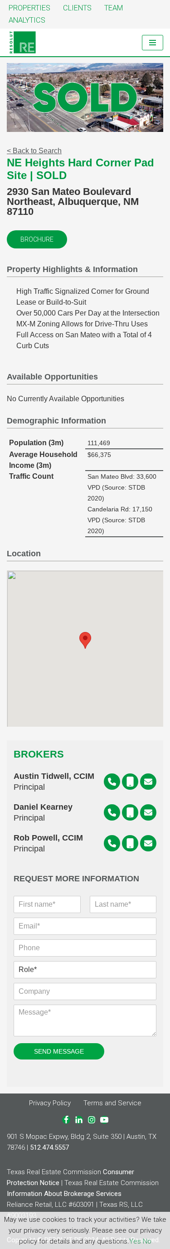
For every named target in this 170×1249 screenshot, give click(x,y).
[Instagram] (91, 1120)
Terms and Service (112, 1103)
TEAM (113, 8)
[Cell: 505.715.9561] (130, 843)
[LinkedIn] (79, 1120)
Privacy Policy (50, 1103)
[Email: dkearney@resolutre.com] (148, 812)
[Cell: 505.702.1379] (130, 781)
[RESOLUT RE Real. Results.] (22, 42)
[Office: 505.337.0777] (112, 781)
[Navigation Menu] (152, 42)
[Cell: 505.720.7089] (130, 812)
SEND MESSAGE (59, 1051)
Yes (135, 1241)
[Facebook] (66, 1120)
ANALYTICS (27, 20)
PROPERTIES (29, 8)
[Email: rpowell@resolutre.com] (148, 843)
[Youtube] (104, 1120)
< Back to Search (34, 151)
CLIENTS (77, 8)
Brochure (36, 239)
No (147, 1241)
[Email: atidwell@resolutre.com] (148, 781)
